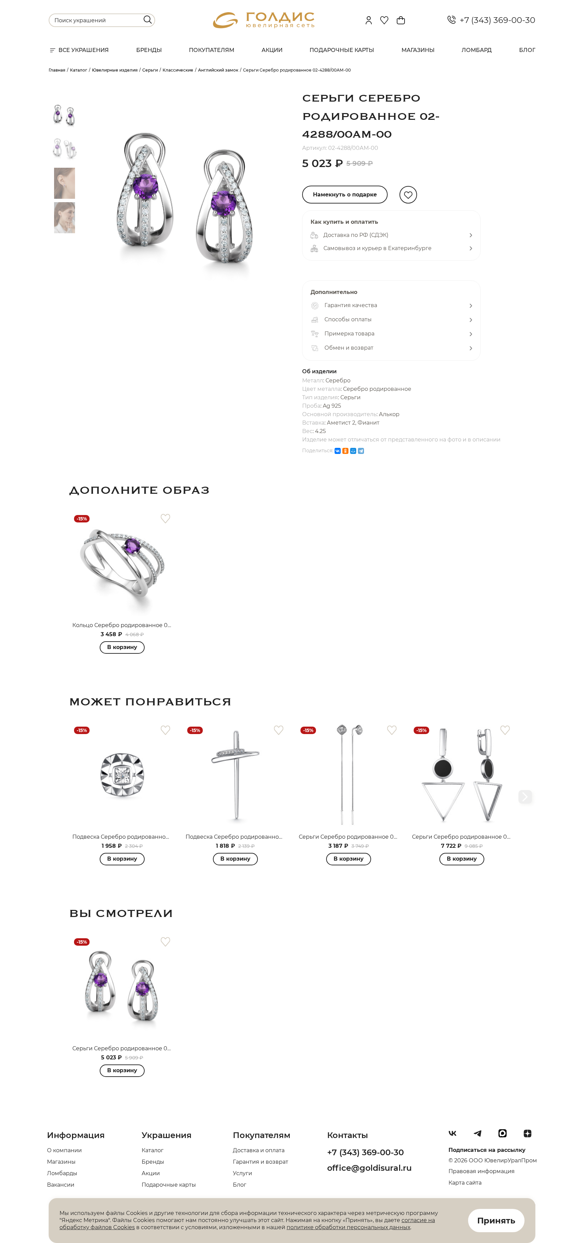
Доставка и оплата (259, 1150)
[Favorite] (384, 20)
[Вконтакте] (455, 1136)
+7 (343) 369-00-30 (495, 20)
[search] (148, 20)
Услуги (242, 1173)
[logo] (263, 26)
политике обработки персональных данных (348, 1227)
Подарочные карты (342, 50)
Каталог (153, 1150)
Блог (527, 50)
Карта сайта (465, 1183)
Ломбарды (62, 1173)
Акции (272, 50)
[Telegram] (361, 451)
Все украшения (83, 50)
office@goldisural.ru (369, 1168)
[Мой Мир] (353, 451)
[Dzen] (530, 1136)
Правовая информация (481, 1171)
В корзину (122, 647)
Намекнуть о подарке (345, 194)
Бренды (149, 50)
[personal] (369, 20)
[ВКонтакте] (338, 451)
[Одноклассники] (345, 451)
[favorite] (165, 518)
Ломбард (477, 50)
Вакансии (60, 1185)
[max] (505, 1136)
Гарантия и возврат (260, 1162)
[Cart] (401, 20)
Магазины (418, 50)
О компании (64, 1150)
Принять (496, 1220)
